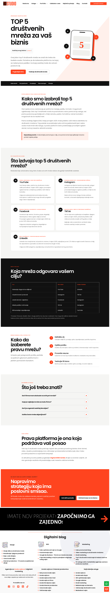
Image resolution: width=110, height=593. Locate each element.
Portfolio (43, 3)
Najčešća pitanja (68, 3)
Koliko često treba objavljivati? (34, 414)
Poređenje (33, 83)
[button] (36, 4)
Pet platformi (23, 83)
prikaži (29, 50)
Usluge (33, 3)
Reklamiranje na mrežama (88, 498)
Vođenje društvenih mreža (38, 72)
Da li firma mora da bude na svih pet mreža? (39, 396)
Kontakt (84, 3)
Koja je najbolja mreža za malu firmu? (36, 402)
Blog (78, 3)
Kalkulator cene (55, 3)
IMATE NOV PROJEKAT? (51, 519)
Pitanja (50, 83)
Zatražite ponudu (67, 498)
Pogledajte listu (18, 72)
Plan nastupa (42, 83)
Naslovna (26, 3)
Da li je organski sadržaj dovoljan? (35, 408)
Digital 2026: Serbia (57, 458)
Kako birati (14, 83)
